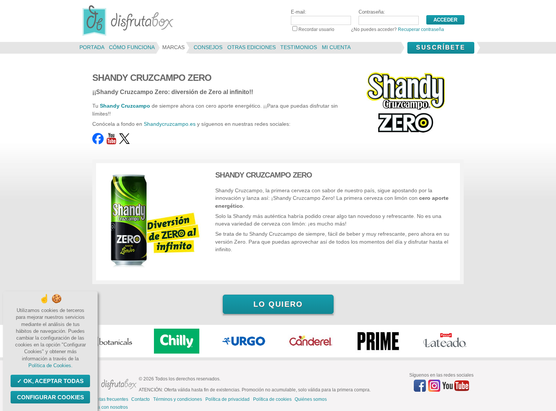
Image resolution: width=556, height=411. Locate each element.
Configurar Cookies (50, 397)
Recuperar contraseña (421, 29)
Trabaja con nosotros (106, 407)
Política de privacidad (227, 399)
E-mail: (298, 12)
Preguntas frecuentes (106, 399)
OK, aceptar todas (53, 381)
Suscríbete (440, 47)
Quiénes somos (311, 399)
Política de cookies (272, 399)
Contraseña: (372, 12)
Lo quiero (278, 304)
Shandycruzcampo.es (170, 124)
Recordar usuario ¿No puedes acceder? (371, 29)
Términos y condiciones (177, 399)
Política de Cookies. (50, 365)
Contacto (140, 399)
